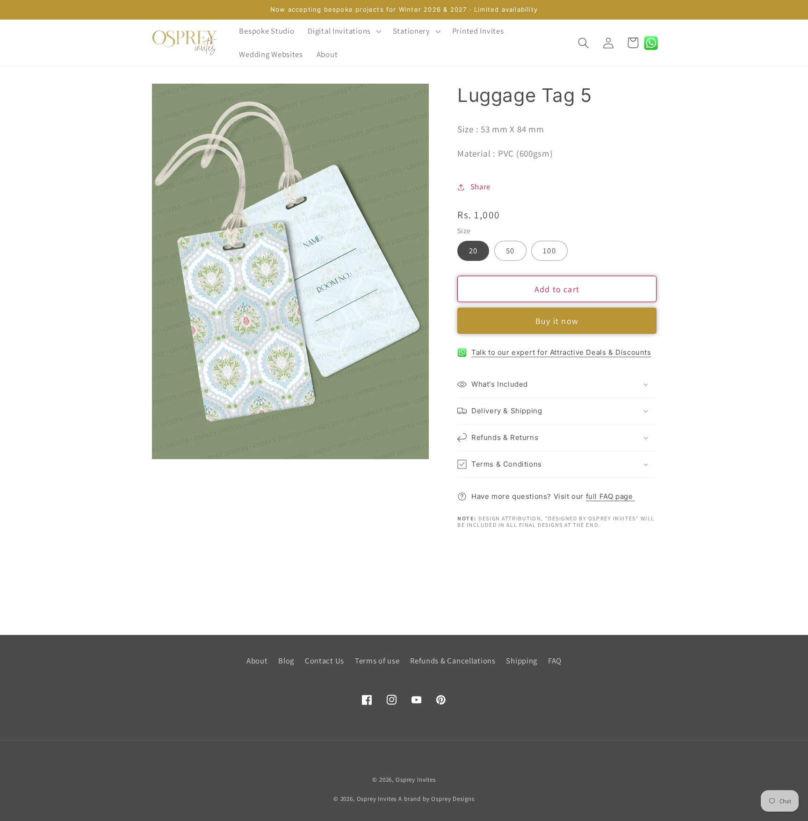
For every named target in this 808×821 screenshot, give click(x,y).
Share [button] (480, 186)
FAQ (555, 660)
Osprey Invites (416, 780)
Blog (286, 660)
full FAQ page (610, 496)
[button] (343, 31)
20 (473, 250)
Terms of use (377, 660)
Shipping (521, 660)
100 (549, 250)
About (257, 660)
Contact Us (324, 660)
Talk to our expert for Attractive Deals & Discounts (561, 352)
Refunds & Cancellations (453, 660)
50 (510, 250)
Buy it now (556, 321)
